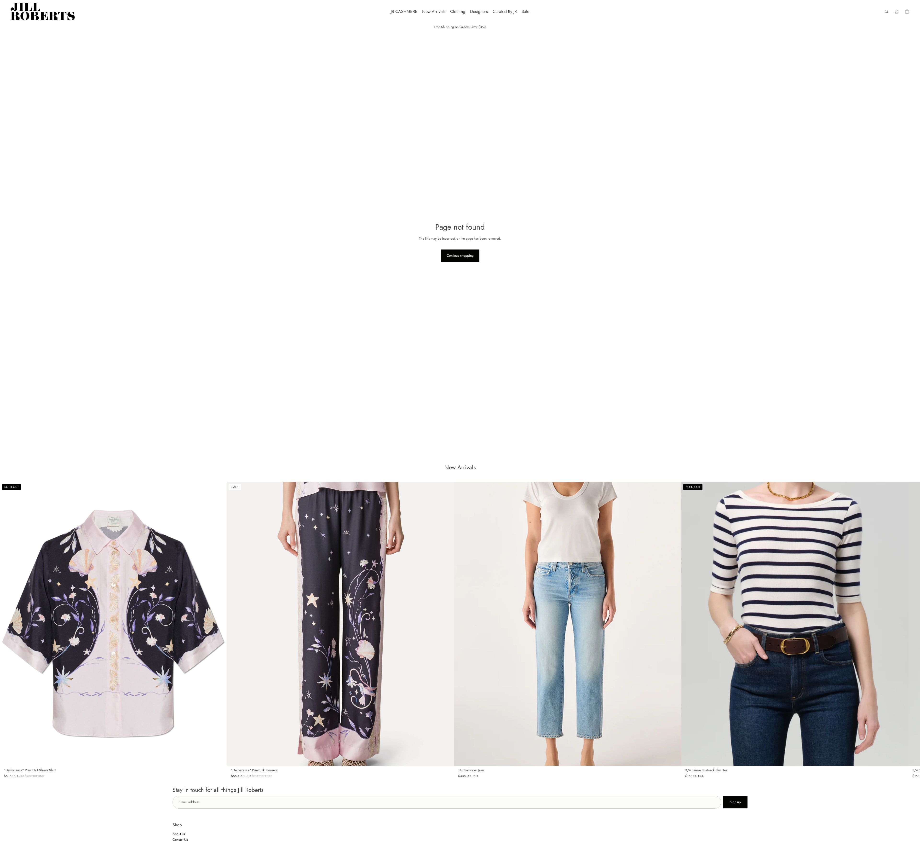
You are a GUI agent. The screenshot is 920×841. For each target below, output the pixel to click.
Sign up (735, 802)
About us (178, 833)
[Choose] (447, 758)
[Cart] (907, 11)
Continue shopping (460, 255)
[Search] (886, 11)
